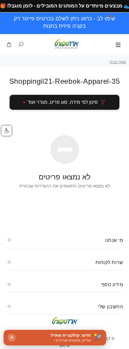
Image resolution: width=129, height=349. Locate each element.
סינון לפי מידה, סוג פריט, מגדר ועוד (63, 102)
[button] (7, 131)
